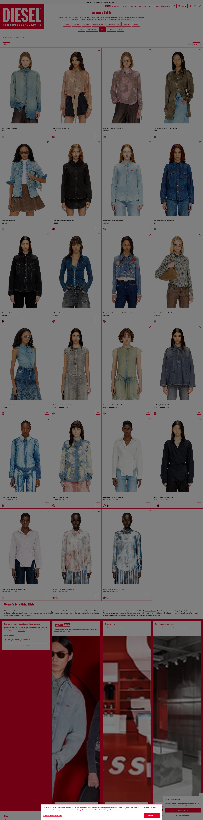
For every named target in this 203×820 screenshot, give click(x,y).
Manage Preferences (84, 810)
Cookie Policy (115, 810)
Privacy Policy (103, 810)
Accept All (151, 815)
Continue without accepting (52, 815)
